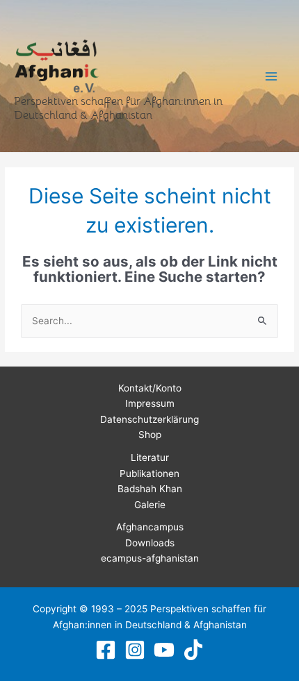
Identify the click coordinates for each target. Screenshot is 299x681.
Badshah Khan (150, 488)
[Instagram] (134, 649)
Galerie (149, 504)
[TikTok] (193, 649)
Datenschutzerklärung (149, 419)
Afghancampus (150, 526)
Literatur (150, 457)
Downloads (150, 542)
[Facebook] (105, 649)
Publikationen (149, 473)
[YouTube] (164, 649)
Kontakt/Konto (149, 388)
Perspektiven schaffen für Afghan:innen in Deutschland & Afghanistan (118, 108)
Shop (149, 434)
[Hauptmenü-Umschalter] (271, 76)
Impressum (150, 403)
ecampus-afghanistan (150, 558)
